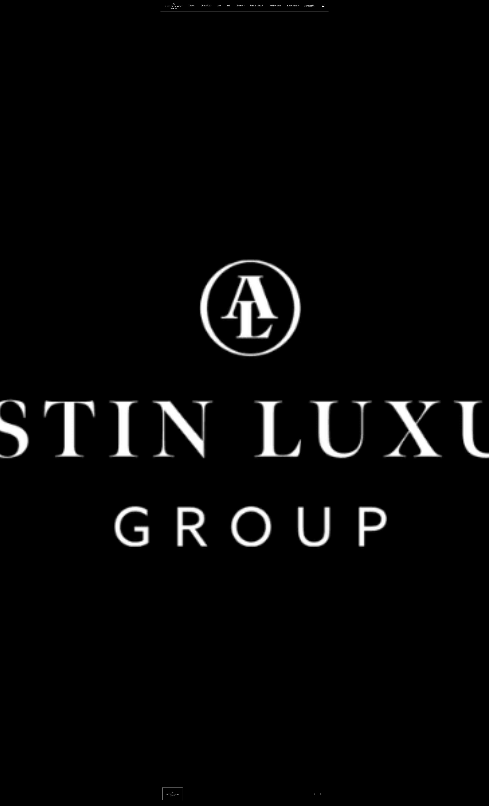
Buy (219, 5)
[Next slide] (320, 794)
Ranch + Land (256, 5)
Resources (292, 5)
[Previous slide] (314, 794)
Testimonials (275, 5)
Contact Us (309, 5)
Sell (228, 5)
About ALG (206, 5)
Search (240, 5)
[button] (172, 794)
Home (191, 5)
